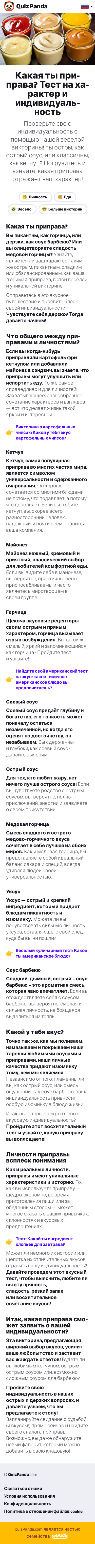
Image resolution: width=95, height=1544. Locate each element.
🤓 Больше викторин (62, 209)
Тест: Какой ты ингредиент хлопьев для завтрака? (44, 1241)
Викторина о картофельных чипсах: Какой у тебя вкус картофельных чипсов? (45, 432)
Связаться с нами (23, 1488)
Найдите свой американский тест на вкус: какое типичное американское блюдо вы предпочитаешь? (52, 679)
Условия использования (29, 1496)
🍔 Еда (64, 197)
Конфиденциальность (27, 1503)
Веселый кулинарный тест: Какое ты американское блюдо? (51, 953)
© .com (20, 1474)
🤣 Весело (21, 209)
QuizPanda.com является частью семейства (48, 1532)
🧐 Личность (34, 197)
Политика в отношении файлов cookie (43, 1511)
